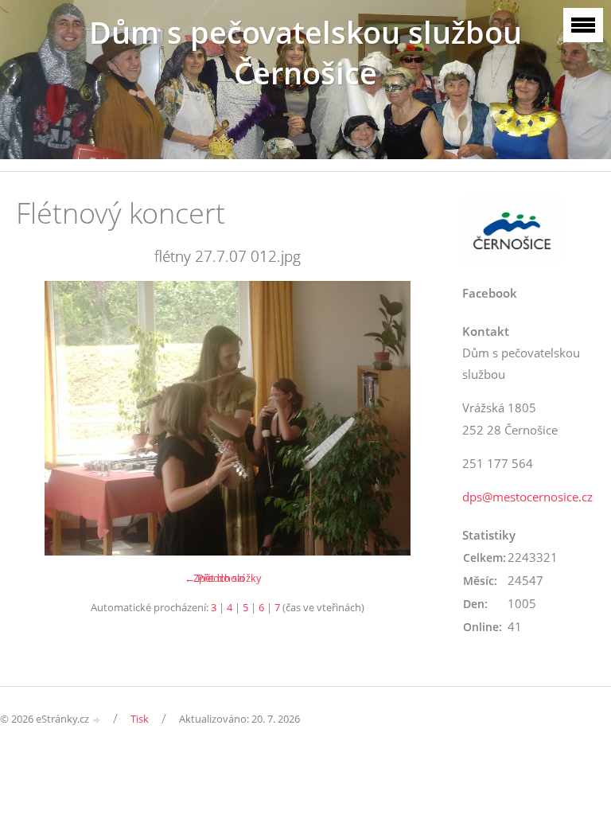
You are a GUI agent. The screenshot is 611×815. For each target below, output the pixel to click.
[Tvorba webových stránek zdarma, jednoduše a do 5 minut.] (97, 720)
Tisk (139, 719)
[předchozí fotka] (42, 418)
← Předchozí (214, 578)
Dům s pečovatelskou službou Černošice (305, 52)
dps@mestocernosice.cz (527, 497)
